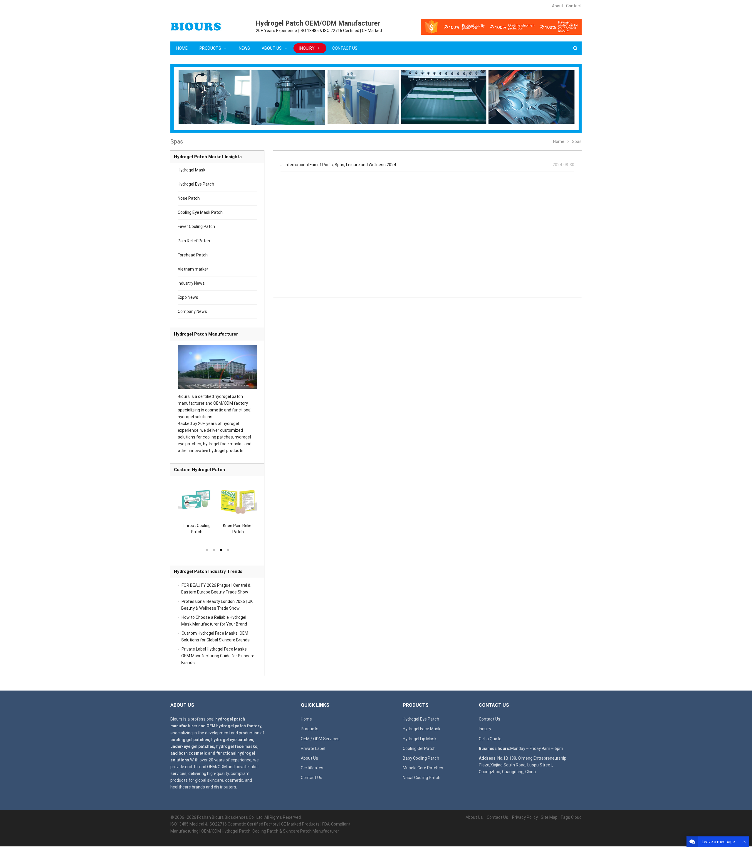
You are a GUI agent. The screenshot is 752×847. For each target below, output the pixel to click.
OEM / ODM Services (320, 738)
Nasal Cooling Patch (421, 777)
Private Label (313, 748)
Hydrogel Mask (191, 170)
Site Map (549, 817)
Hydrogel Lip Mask (420, 738)
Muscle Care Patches (423, 768)
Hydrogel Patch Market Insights (208, 156)
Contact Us (311, 777)
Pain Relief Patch (194, 241)
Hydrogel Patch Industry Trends (208, 571)
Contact (574, 6)
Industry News (191, 283)
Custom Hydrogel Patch (199, 469)
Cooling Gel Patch (419, 748)
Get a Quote (490, 738)
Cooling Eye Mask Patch (200, 212)
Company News (192, 311)
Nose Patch (189, 198)
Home (306, 719)
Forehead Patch (193, 255)
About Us (309, 758)
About (557, 6)
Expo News (188, 297)
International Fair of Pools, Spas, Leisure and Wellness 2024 (340, 164)
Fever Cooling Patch (196, 226)
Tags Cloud (571, 817)
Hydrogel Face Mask (421, 728)
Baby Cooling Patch (421, 758)
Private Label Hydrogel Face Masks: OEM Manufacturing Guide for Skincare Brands (217, 656)
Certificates (312, 768)
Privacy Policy (525, 817)
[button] (206, 549)
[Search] (575, 48)
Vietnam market (193, 269)
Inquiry (485, 728)
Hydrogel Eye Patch (196, 184)
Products (309, 728)
